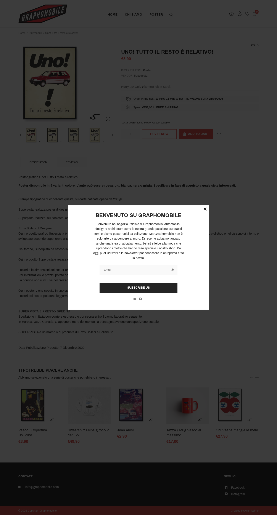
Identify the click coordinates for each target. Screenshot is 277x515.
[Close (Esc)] (205, 209)
